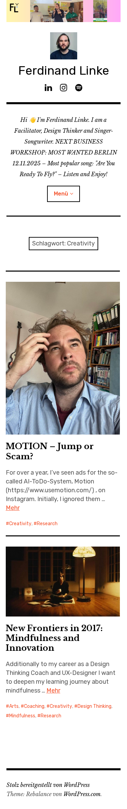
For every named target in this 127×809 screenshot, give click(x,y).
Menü (61, 193)
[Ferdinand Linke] (63, 11)
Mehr (13, 508)
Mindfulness (22, 716)
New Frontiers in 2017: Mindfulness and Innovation (54, 638)
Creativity (20, 524)
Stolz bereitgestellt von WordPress (48, 785)
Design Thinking (94, 706)
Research (47, 524)
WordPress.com (82, 794)
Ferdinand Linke (63, 70)
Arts (14, 706)
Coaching (34, 706)
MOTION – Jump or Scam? (50, 451)
